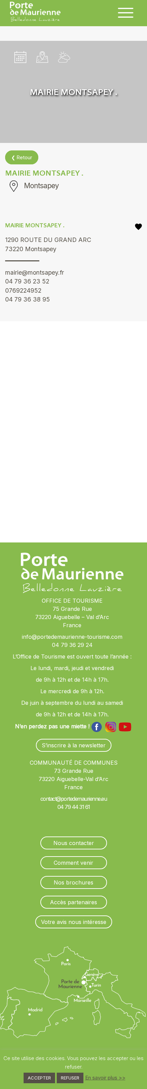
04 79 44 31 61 (73, 806)
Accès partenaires (73, 902)
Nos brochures (73, 882)
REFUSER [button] (70, 1077)
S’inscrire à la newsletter (74, 745)
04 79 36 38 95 (27, 299)
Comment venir (73, 862)
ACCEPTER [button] (39, 1077)
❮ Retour (21, 157)
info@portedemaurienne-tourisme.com (72, 636)
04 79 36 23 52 (27, 281)
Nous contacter (73, 843)
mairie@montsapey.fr (34, 272)
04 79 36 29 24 (72, 644)
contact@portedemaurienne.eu (73, 798)
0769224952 (23, 290)
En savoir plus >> (105, 1077)
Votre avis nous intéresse (73, 922)
